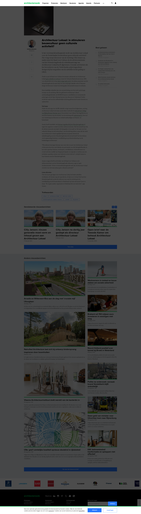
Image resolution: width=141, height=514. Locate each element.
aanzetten (82, 511)
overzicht (51, 511)
